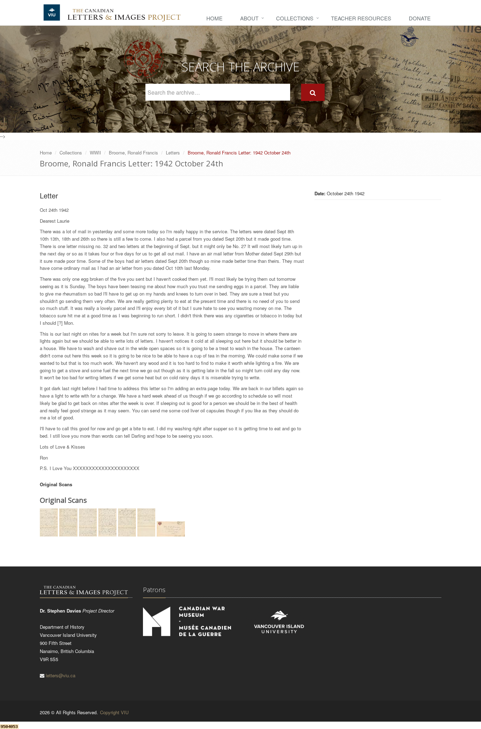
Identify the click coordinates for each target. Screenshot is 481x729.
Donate (420, 18)
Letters (173, 152)
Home (214, 18)
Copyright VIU (114, 712)
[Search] (313, 92)
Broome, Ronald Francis (133, 152)
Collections (294, 18)
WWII (95, 152)
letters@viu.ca (60, 675)
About (249, 18)
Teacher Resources (361, 18)
